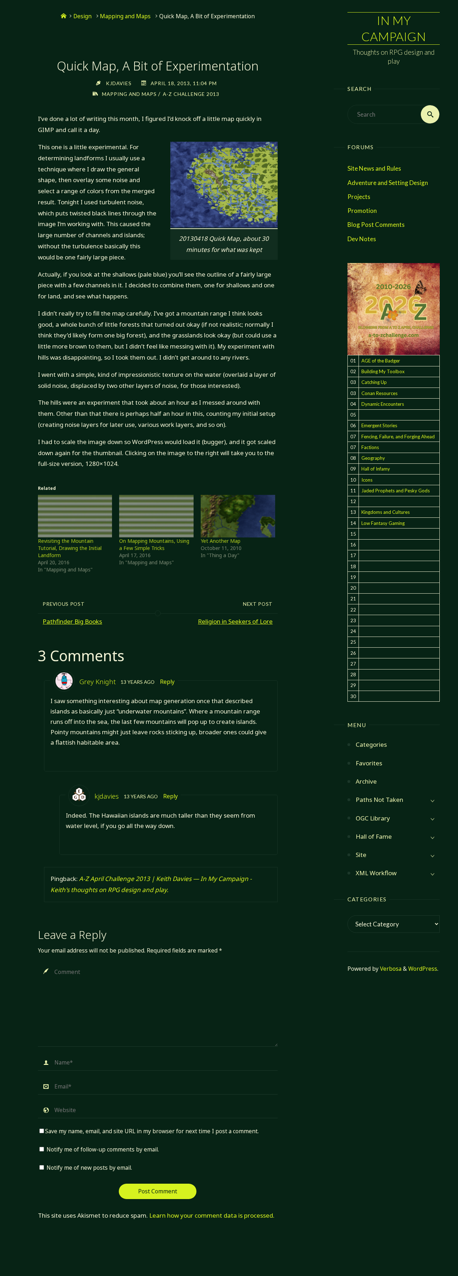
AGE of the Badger (380, 361)
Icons (366, 480)
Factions (370, 447)
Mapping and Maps (125, 16)
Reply (167, 682)
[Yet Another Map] (238, 516)
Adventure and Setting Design (387, 182)
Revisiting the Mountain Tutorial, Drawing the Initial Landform (70, 548)
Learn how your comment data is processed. (211, 1215)
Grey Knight (97, 681)
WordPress (422, 969)
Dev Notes (361, 239)
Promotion (362, 210)
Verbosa (390, 969)
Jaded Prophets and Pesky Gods (395, 490)
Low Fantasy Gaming (383, 523)
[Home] (63, 16)
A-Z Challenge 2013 (191, 94)
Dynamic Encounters (382, 404)
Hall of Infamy (375, 469)
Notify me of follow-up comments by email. (103, 1149)
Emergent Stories (379, 425)
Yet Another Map (220, 540)
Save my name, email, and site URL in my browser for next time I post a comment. (152, 1131)
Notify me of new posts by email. (89, 1168)
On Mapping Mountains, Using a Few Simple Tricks (154, 544)
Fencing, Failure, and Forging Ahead (398, 436)
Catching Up (374, 382)
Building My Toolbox (383, 371)
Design (82, 16)
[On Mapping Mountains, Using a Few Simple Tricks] (156, 516)
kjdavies (106, 796)
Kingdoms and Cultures (385, 512)
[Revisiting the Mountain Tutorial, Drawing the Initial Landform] (75, 516)
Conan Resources (379, 393)
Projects (358, 196)
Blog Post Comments (376, 224)
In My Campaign (393, 28)
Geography (373, 458)
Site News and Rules (374, 168)
